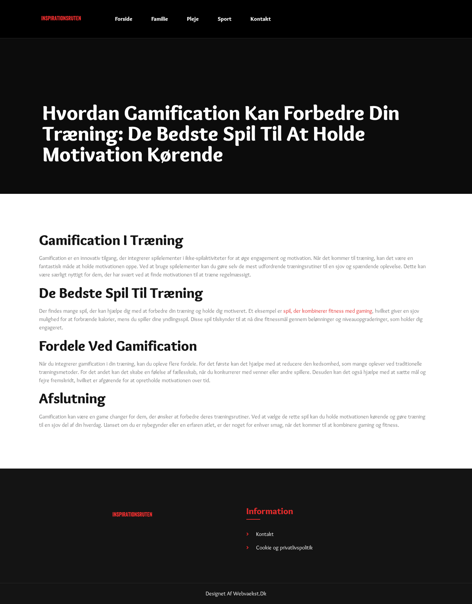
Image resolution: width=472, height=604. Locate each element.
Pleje (193, 19)
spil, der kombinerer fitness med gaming (327, 311)
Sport (225, 19)
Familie (159, 19)
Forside (123, 19)
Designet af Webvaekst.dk (236, 593)
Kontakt (261, 19)
